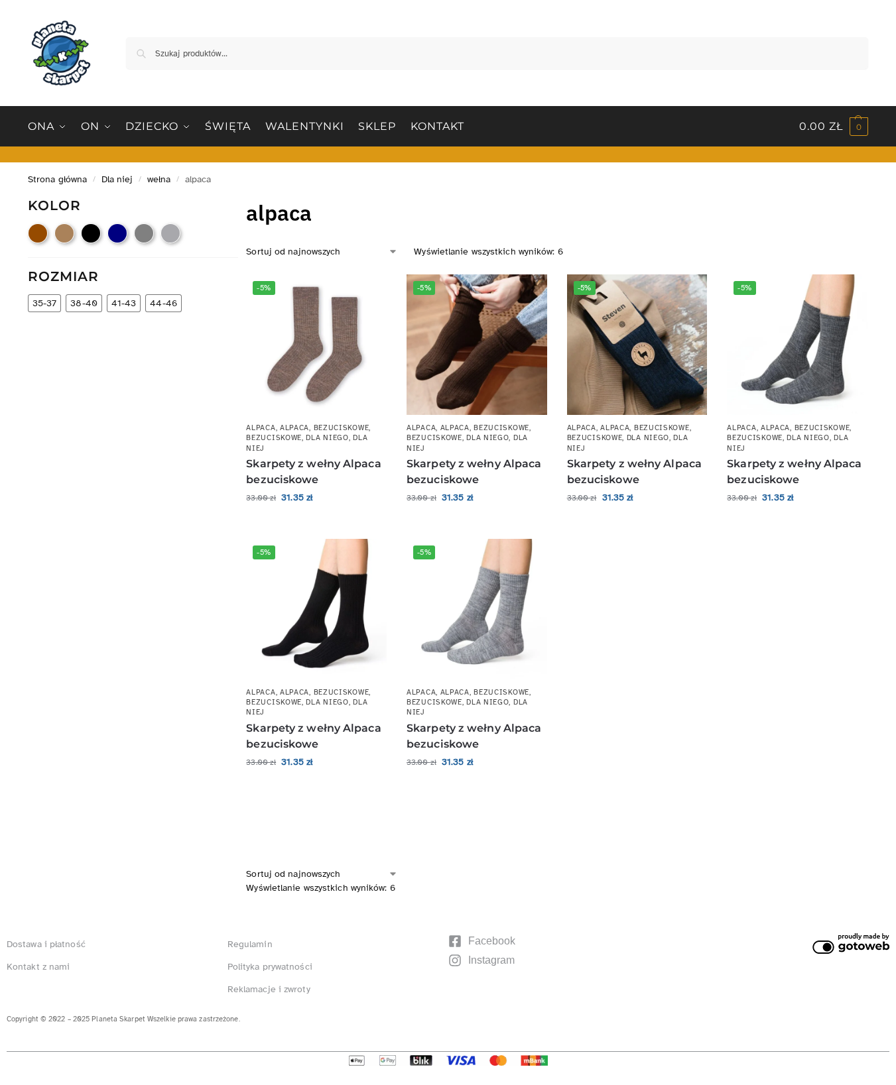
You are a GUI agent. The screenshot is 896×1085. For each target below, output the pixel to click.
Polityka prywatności (269, 966)
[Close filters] (242, 205)
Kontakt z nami (38, 966)
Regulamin (250, 944)
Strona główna (57, 179)
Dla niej (117, 179)
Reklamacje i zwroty (268, 989)
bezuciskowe (341, 428)
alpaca (260, 428)
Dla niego (327, 437)
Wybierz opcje (316, 525)
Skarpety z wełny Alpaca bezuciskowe (313, 471)
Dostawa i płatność (46, 944)
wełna (159, 179)
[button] (833, 126)
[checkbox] (38, 233)
